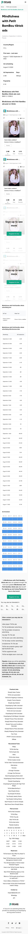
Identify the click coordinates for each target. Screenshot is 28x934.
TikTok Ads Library (14, 757)
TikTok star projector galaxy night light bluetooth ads (12, 647)
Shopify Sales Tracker (14, 692)
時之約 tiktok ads (8, 606)
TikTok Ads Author (14, 822)
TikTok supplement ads (9, 651)
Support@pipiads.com (14, 893)
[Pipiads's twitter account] (12, 923)
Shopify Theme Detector (14, 700)
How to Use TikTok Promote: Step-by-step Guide (14, 868)
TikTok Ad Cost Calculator (14, 711)
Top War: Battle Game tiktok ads (14, 609)
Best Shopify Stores (14, 791)
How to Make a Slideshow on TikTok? (14, 881)
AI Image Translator (14, 770)
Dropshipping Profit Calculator (14, 713)
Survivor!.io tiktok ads (8, 609)
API (14, 898)
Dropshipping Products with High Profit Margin (14, 785)
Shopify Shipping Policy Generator (14, 731)
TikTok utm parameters (14, 695)
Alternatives (14, 765)
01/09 (8, 846)
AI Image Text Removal (14, 773)
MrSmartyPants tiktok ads (3, 606)
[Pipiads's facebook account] (8, 923)
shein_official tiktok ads (19, 606)
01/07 (20, 846)
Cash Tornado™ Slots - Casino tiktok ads (24, 606)
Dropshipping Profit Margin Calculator (14, 716)
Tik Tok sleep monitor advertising (12, 641)
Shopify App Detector (14, 703)
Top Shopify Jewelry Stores (14, 796)
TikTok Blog (14, 814)
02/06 (14, 841)
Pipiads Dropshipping (14, 781)
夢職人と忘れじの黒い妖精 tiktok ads (19, 609)
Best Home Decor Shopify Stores (14, 804)
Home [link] (2, 7)
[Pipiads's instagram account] (19, 923)
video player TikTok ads (9, 624)
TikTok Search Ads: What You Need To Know (14, 854)
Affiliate (14, 739)
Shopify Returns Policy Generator (14, 729)
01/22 (20, 841)
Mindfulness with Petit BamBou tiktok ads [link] (12, 9)
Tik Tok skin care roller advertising (12, 638)
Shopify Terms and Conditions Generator (14, 725)
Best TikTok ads (14, 819)
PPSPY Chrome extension (14, 737)
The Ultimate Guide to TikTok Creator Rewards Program (14, 863)
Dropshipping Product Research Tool (14, 778)
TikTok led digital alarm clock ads (12, 654)
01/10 (20, 844)
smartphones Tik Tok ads (10, 644)
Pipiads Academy (14, 825)
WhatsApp (14, 895)
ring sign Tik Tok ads (8, 635)
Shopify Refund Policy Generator (14, 721)
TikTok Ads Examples (14, 811)
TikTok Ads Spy (14, 749)
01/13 (14, 844)
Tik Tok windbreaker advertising (12, 627)
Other (23, 835)
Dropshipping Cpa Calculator (14, 708)
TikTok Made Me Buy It (14, 788)
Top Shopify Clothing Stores (14, 799)
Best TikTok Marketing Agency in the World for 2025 (14, 873)
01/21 (8, 844)
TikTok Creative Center (14, 760)
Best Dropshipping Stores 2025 (14, 776)
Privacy (7, 927)
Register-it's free (14, 234)
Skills (14, 754)
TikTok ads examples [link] (11, 7)
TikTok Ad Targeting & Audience (14, 697)
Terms (12, 927)
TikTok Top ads (14, 817)
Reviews (14, 768)
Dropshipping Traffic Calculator (14, 705)
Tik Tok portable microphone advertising (11, 631)
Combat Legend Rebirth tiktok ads (24, 609)
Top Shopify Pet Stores (14, 794)
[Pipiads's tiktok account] (16, 923)
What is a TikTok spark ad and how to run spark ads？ (14, 877)
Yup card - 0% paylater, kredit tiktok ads (14, 606)
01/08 (14, 846)
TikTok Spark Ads (14, 752)
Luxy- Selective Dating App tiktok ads (3, 609)
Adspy (14, 746)
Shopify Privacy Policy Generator (14, 719)
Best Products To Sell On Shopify (14, 802)
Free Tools (14, 734)
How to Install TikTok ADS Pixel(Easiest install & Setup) (14, 884)
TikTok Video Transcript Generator (14, 762)
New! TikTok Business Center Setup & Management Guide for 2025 (14, 859)
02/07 (8, 841)
